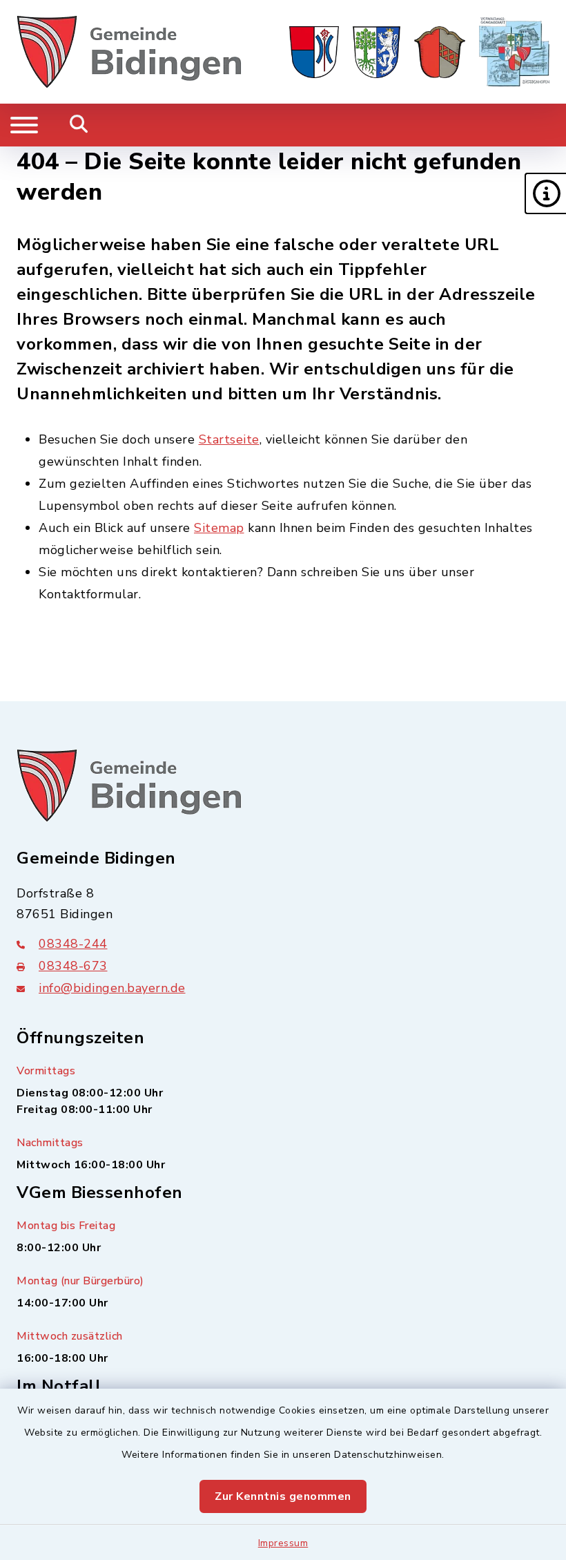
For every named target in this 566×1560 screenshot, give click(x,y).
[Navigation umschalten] (24, 125)
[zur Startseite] (129, 52)
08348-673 (73, 966)
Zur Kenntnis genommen (283, 1496)
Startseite (229, 439)
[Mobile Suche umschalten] (79, 125)
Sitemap (219, 528)
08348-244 (73, 943)
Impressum (283, 1543)
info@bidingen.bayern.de (112, 988)
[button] (545, 193)
